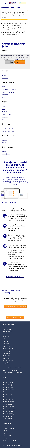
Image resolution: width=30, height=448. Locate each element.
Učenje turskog (7, 416)
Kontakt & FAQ (7, 435)
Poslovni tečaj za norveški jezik (12, 368)
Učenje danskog (8, 387)
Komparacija (5, 94)
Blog (4, 433)
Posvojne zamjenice (8, 131)
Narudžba (6, 336)
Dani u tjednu (6, 154)
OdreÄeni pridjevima (8, 92)
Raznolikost (6, 346)
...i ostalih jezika (8, 418)
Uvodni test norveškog (10, 370)
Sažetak (5, 341)
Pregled (5, 339)
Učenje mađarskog (8, 397)
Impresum (6, 438)
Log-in (5, 430)
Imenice (4, 75)
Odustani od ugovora (9, 440)
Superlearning (7, 353)
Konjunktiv (5, 117)
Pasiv (3, 119)
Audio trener (6, 358)
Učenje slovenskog (8, 406)
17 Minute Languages (9, 428)
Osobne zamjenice (7, 128)
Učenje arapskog (8, 382)
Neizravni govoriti (7, 114)
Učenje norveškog (8, 401)
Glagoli (4, 106)
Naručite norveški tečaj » (15, 317)
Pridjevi (4, 86)
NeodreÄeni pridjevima (9, 89)
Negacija (4, 140)
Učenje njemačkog (8, 399)
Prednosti (6, 343)
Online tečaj (6, 356)
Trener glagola (7, 351)
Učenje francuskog (8, 392)
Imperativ (4, 111)
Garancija (6, 334)
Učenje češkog (7, 385)
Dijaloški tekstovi (8, 348)
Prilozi (3, 97)
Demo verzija (7, 329)
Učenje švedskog (8, 411)
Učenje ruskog (7, 404)
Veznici (4, 142)
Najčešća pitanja (8, 360)
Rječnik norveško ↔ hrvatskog (12, 372)
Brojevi (4, 151)
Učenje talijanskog (8, 414)
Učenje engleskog (8, 389)
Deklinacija (5, 78)
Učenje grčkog (7, 394)
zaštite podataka (20, 59)
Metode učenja (7, 331)
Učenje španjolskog (9, 409)
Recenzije (6, 363)
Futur (3, 109)
